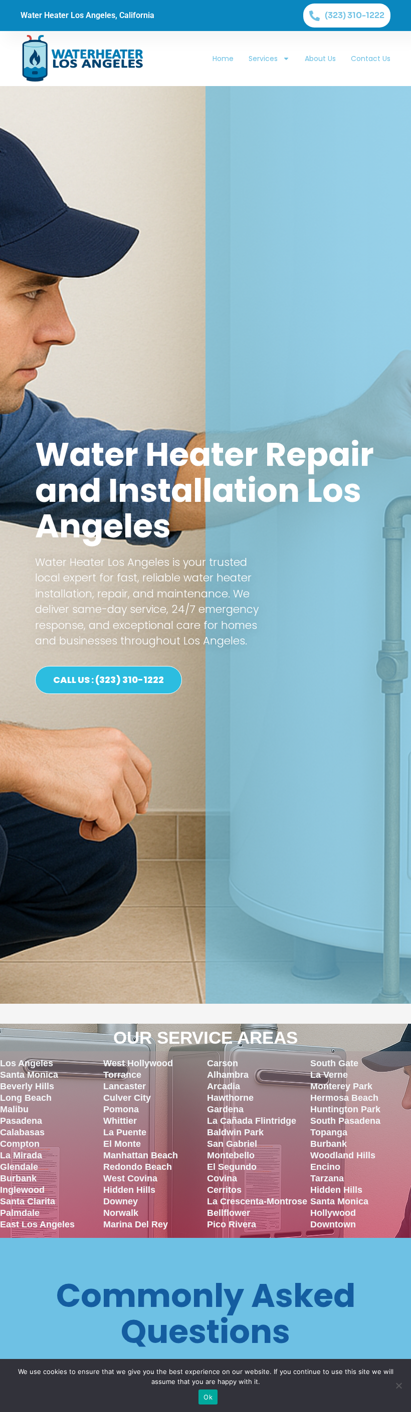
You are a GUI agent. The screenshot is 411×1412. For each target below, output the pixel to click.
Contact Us (370, 59)
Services (263, 59)
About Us (320, 59)
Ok (208, 1397)
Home (223, 59)
